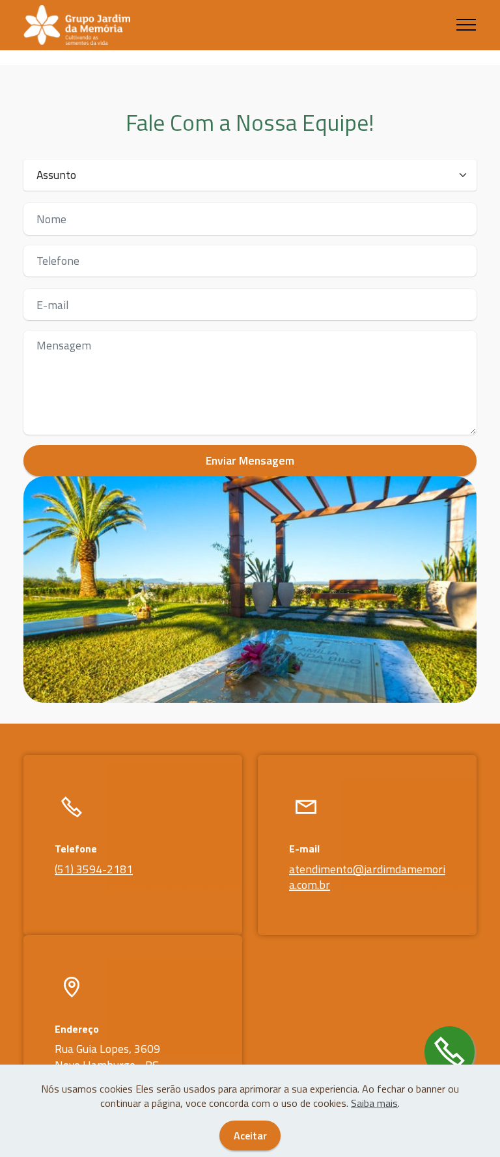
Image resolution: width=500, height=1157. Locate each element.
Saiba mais (374, 1103)
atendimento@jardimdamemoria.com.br (367, 877)
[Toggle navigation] (466, 24)
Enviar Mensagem (250, 460)
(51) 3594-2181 (94, 869)
